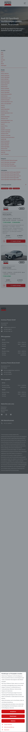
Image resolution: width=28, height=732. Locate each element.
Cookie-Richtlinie (8, 724)
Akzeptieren (13, 711)
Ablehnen (13, 721)
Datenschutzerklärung (9, 727)
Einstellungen (13, 716)
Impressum (6, 729)
